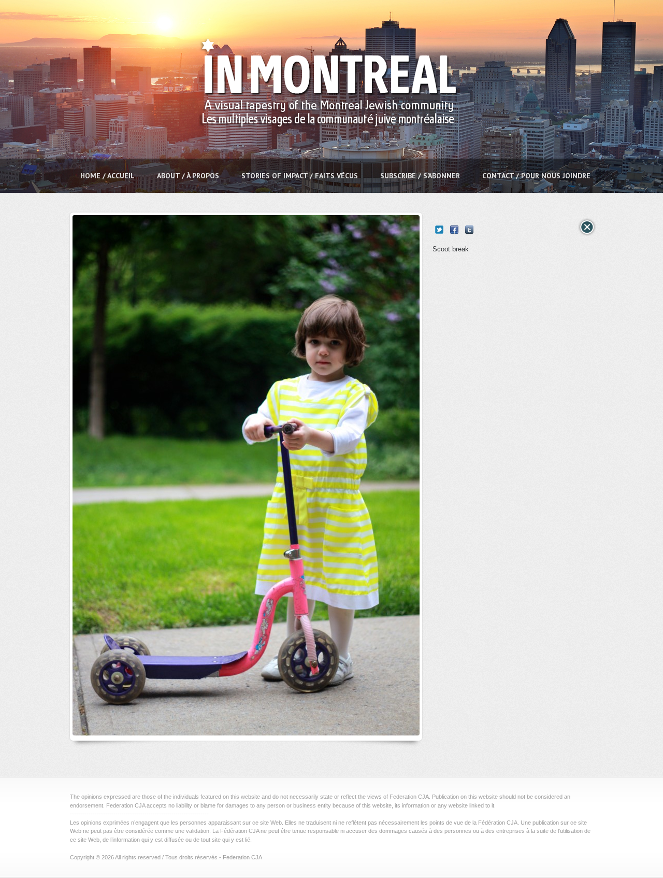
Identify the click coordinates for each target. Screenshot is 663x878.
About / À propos (188, 175)
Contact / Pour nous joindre (536, 175)
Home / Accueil (107, 175)
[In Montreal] (325, 153)
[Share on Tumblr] (469, 229)
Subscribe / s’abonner (420, 175)
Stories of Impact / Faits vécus (299, 175)
